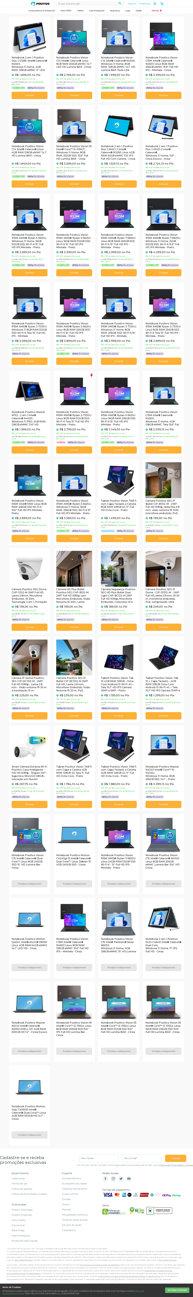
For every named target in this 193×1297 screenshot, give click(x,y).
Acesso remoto (70, 1194)
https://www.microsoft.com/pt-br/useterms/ (99, 1265)
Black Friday (18, 1230)
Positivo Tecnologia (22, 1209)
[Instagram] (113, 1179)
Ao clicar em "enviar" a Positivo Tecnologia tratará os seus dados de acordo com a (135, 1165)
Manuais (66, 1209)
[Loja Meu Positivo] (40, 4)
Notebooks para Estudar (25, 1240)
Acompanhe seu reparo (74, 1183)
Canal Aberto (69, 1230)
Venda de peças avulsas (74, 1220)
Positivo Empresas (22, 1215)
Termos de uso (19, 1183)
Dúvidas (66, 1199)
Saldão (139, 10)
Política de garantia (22, 1189)
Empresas (144, 3)
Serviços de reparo (72, 1225)
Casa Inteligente (97, 10)
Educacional (18, 1225)
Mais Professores (21, 1235)
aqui (59, 1293)
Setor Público (19, 1220)
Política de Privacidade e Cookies (176, 1165)
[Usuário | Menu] (154, 3)
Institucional (18, 1178)
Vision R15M (65, 10)
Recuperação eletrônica (74, 1214)
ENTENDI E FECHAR (177, 1290)
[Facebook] (105, 1179)
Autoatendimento (71, 1178)
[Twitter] (121, 1179)
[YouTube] (128, 1179)
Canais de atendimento (74, 1189)
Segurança (115, 10)
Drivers (66, 1204)
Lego (127, 10)
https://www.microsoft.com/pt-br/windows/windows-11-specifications (129, 1276)
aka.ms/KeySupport (24, 1260)
